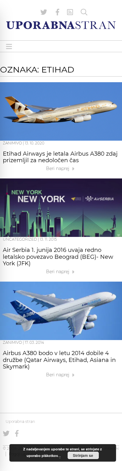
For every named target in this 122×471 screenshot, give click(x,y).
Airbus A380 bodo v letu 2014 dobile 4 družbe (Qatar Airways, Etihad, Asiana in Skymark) (59, 360)
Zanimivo (12, 143)
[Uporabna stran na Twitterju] (43, 12)
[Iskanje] (84, 12)
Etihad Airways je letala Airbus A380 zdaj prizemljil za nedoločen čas (60, 157)
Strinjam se (83, 455)
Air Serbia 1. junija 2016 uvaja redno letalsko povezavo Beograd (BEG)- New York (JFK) (58, 257)
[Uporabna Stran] (61, 25)
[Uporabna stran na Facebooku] (57, 12)
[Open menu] (9, 46)
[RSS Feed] (70, 12)
